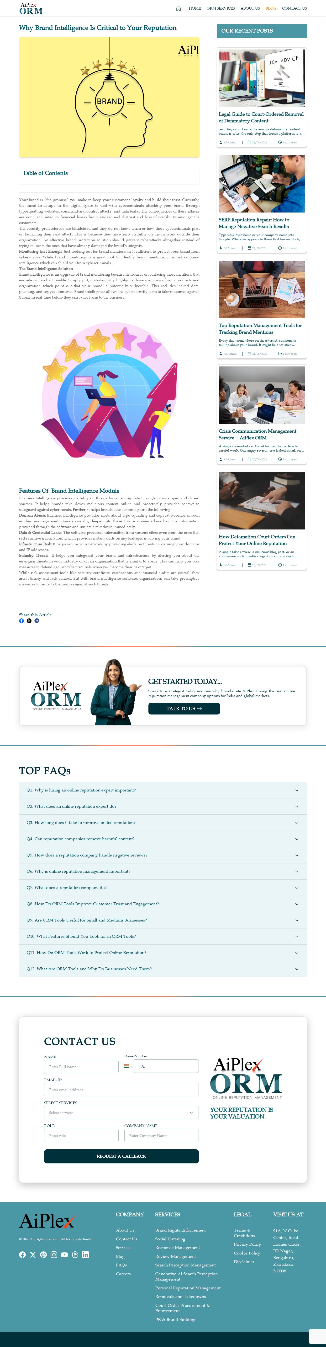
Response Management (177, 1247)
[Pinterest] (43, 1254)
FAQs (121, 1265)
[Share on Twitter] (29, 620)
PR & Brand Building (175, 1319)
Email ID (53, 1079)
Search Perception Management (185, 1265)
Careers (123, 1273)
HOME (195, 8)
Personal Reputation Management (188, 1288)
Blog (120, 1256)
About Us (125, 1230)
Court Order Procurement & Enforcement (182, 1308)
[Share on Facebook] (21, 620)
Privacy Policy (247, 1244)
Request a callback (121, 1156)
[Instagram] (54, 1254)
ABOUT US (250, 8)
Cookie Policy (247, 1253)
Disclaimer (244, 1261)
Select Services (60, 1102)
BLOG (271, 8)
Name (50, 1056)
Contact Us (126, 1239)
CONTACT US (294, 8)
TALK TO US (181, 708)
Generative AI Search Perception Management (186, 1276)
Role (49, 1125)
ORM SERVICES (221, 8)
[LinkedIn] (85, 1254)
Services (123, 1247)
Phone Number (135, 1056)
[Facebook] (22, 1254)
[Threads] (75, 1254)
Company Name (141, 1125)
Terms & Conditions (244, 1232)
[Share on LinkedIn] (36, 620)
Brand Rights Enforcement (180, 1230)
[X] (33, 1254)
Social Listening (170, 1239)
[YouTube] (64, 1254)
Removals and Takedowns (180, 1296)
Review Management (175, 1256)
